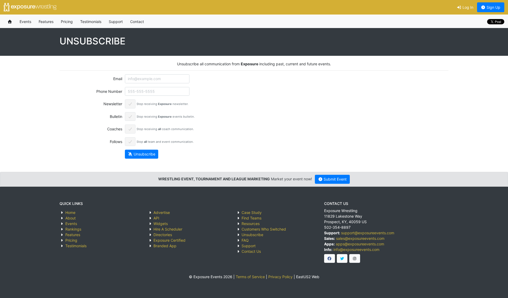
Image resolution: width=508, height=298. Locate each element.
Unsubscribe (144, 154)
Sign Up (493, 7)
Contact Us (251, 251)
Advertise (161, 212)
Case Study (252, 212)
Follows (116, 141)
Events (25, 21)
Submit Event (335, 179)
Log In (467, 7)
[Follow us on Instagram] (354, 258)
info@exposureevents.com (356, 249)
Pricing (67, 21)
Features (46, 21)
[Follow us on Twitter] (342, 258)
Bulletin (116, 116)
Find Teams (251, 218)
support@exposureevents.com (367, 233)
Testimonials (90, 21)
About (70, 218)
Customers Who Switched (264, 229)
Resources (251, 223)
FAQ (245, 240)
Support (116, 21)
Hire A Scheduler (167, 229)
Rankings (73, 229)
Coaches (114, 129)
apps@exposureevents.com (360, 244)
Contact (137, 21)
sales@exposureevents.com (360, 238)
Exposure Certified (169, 240)
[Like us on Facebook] (329, 258)
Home (70, 212)
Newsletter (112, 104)
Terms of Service (250, 276)
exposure (33, 7)
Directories (162, 234)
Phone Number (109, 91)
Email (117, 78)
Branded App (164, 246)
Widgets (160, 223)
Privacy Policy (280, 276)
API (156, 218)
